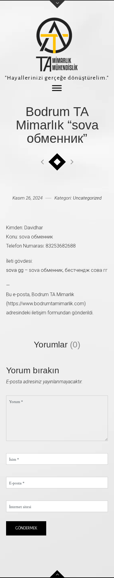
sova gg (14, 270)
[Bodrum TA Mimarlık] (57, 44)
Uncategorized (87, 198)
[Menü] (57, 88)
